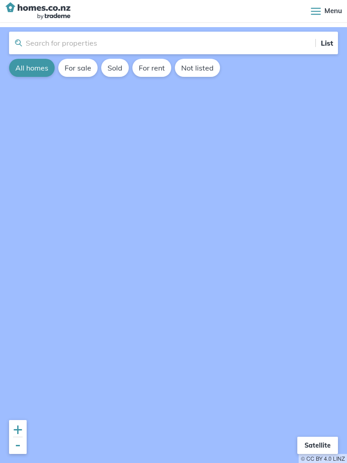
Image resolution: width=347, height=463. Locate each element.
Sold (115, 67)
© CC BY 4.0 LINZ (323, 458)
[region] (173, 245)
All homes (31, 67)
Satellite (318, 445)
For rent (152, 67)
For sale (78, 67)
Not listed (197, 67)
